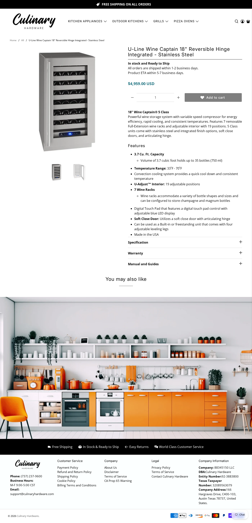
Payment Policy (67, 467)
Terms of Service (115, 476)
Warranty (135, 253)
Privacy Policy (161, 467)
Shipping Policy (67, 476)
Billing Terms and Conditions (76, 485)
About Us (110, 467)
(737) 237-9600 (31, 476)
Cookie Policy (66, 481)
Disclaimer (111, 472)
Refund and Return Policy (74, 472)
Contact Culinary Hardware (170, 476)
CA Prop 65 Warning (118, 481)
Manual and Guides (143, 264)
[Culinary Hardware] (33, 21)
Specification (138, 242)
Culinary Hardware (28, 516)
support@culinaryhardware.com (32, 494)
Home (13, 40)
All (22, 40)
